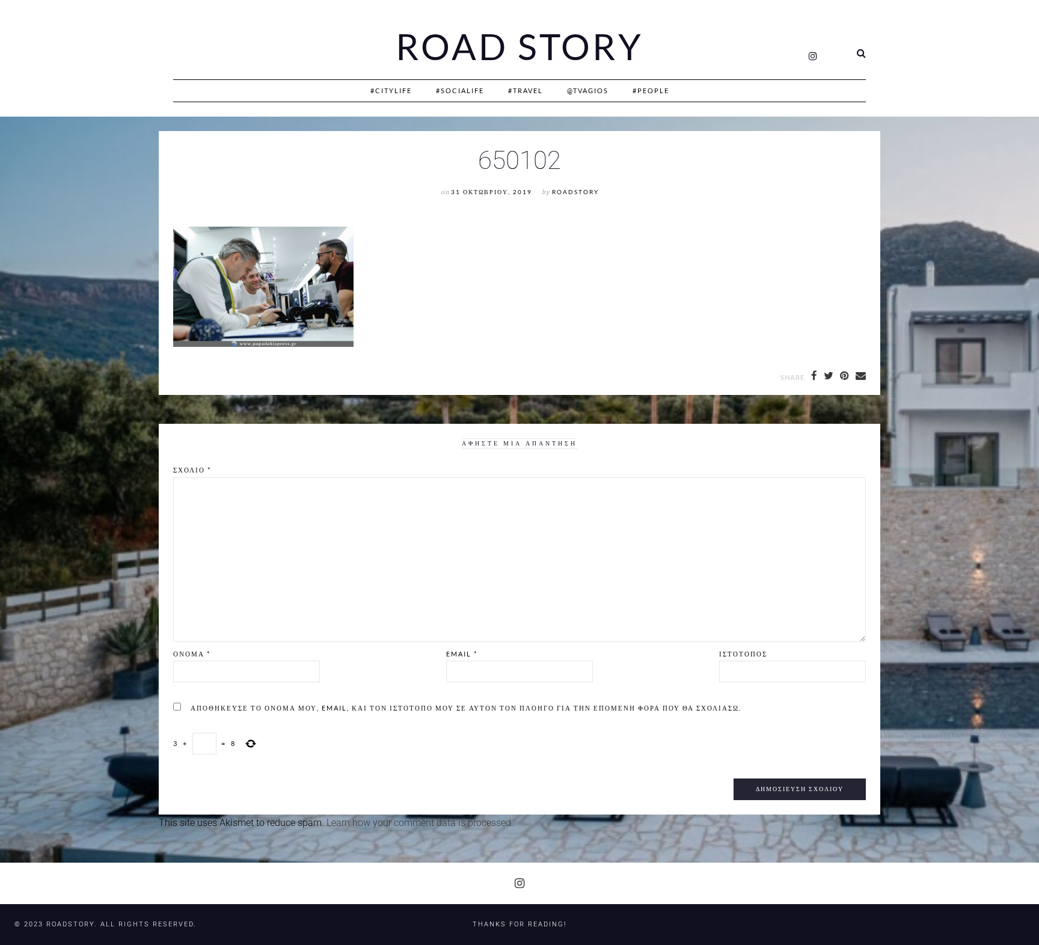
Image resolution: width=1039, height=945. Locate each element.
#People (651, 90)
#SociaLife (460, 90)
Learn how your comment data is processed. (419, 822)
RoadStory (575, 192)
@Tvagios (587, 90)
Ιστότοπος (743, 654)
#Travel (525, 90)
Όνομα (191, 654)
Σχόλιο (192, 470)
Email (461, 654)
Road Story (519, 47)
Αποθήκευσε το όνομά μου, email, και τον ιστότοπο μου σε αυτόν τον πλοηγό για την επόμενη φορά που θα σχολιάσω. (466, 708)
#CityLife (391, 90)
